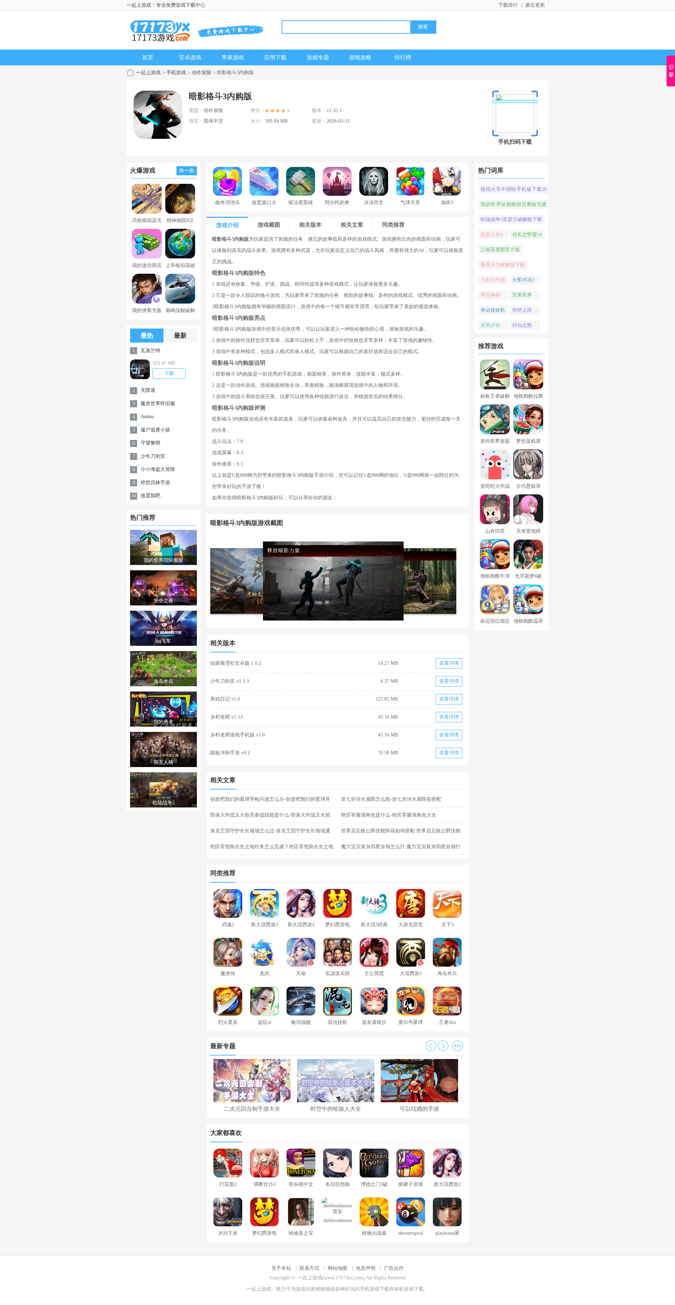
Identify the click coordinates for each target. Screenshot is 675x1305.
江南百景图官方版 (500, 249)
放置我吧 (150, 495)
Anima (147, 416)
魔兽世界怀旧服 (158, 403)
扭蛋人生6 (492, 234)
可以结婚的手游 (419, 1109)
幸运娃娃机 (493, 310)
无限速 (148, 390)
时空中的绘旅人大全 (335, 1109)
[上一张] (274, 581)
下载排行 (508, 5)
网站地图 (337, 1268)
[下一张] (401, 581)
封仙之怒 (522, 325)
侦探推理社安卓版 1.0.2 (235, 663)
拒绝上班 (522, 310)
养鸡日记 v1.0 (225, 699)
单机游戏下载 (409, 1289)
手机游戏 (176, 72)
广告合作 (394, 1268)
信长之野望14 (527, 234)
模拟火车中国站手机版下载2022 (514, 190)
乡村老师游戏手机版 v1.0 (237, 735)
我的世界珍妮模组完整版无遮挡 (514, 205)
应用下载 (275, 57)
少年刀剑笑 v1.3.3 (229, 681)
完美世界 (522, 295)
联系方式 (309, 1268)
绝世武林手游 (155, 482)
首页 (147, 57)
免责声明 (365, 1268)
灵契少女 (490, 325)
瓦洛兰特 (150, 350)
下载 (169, 373)
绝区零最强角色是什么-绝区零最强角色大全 (388, 815)
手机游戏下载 (374, 1289)
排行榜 (402, 57)
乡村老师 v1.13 (226, 717)
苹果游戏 (232, 57)
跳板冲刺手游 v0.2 (230, 752)
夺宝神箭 (490, 295)
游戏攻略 (360, 57)
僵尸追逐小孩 (155, 430)
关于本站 (281, 1268)
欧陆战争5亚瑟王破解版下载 (511, 219)
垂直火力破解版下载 (503, 264)
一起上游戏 (148, 72)
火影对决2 (523, 280)
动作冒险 (201, 72)
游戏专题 (318, 57)
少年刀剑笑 (153, 456)
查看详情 (449, 663)
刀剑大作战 (493, 280)
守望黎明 (150, 443)
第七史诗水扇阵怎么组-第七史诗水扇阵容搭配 (391, 799)
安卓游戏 (190, 57)
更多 (457, 1045)
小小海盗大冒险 (158, 469)
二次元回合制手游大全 (252, 1109)
